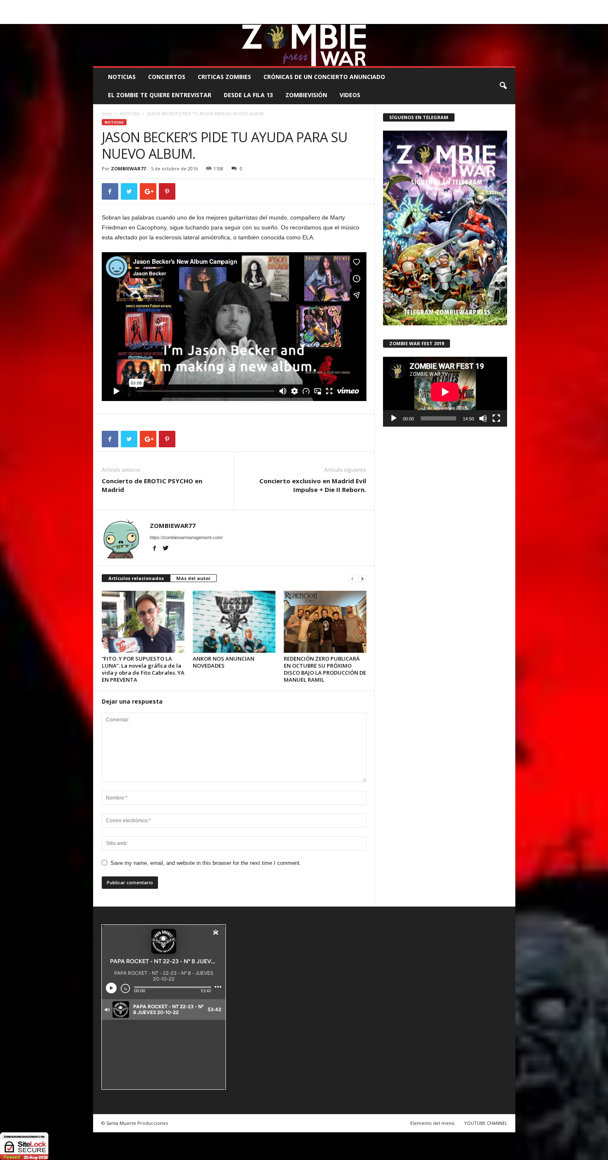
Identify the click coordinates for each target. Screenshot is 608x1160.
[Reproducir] (394, 418)
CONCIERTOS (166, 77)
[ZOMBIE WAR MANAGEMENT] (304, 45)
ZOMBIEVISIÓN (306, 95)
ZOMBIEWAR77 (128, 168)
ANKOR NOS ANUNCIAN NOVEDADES (223, 662)
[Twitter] (496, 18)
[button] (503, 86)
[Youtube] (509, 18)
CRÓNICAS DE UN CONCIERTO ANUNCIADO (324, 77)
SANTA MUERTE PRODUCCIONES (233, 6)
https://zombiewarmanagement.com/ (186, 537)
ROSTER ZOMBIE (448, 6)
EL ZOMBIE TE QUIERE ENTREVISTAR (159, 95)
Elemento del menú (432, 1123)
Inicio (107, 114)
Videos (350, 95)
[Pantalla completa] (496, 418)
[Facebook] (471, 18)
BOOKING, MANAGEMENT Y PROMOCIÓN (141, 6)
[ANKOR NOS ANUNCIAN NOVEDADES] (234, 622)
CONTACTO (408, 6)
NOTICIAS (122, 77)
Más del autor (193, 578)
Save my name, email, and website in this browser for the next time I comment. (205, 863)
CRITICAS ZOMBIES (224, 77)
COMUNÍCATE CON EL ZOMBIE (313, 6)
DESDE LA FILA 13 (248, 95)
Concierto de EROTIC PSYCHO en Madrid (152, 485)
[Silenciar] (483, 418)
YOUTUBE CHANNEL (485, 1123)
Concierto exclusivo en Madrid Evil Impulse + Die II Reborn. (312, 485)
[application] (445, 392)
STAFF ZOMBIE (371, 6)
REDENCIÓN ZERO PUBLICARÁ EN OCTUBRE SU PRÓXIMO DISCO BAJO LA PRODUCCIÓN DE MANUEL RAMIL (325, 669)
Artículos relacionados (136, 578)
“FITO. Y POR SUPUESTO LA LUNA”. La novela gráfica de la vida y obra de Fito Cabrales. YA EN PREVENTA (143, 669)
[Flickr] (483, 18)
